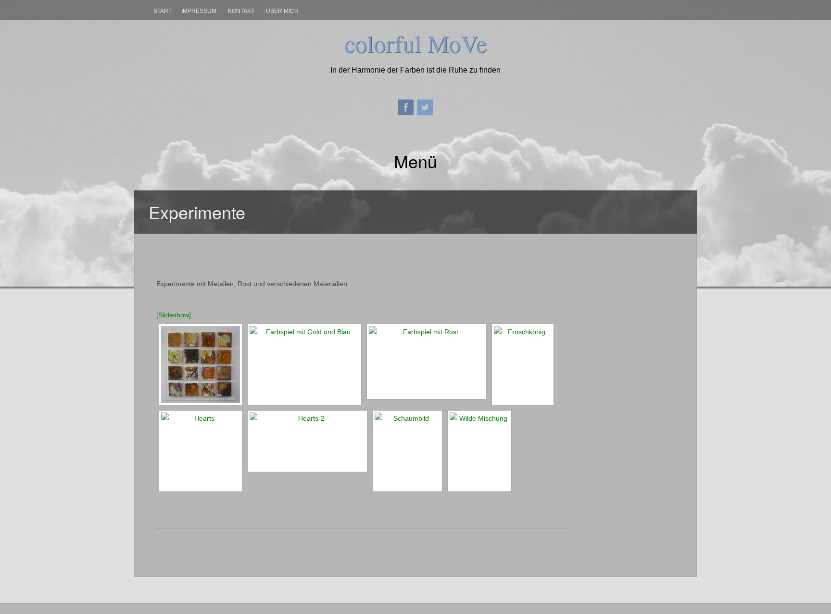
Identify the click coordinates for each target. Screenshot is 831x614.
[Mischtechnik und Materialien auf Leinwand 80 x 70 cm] (523, 364)
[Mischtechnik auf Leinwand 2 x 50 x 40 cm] (426, 361)
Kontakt (241, 11)
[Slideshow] (173, 315)
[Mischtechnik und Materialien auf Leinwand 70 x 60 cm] (407, 451)
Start (162, 11)
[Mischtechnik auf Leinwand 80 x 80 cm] (200, 451)
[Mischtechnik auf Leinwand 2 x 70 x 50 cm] (304, 364)
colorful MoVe (415, 43)
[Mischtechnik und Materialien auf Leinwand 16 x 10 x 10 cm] (200, 364)
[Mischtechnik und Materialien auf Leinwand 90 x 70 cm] (479, 451)
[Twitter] (425, 106)
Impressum (198, 11)
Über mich (282, 11)
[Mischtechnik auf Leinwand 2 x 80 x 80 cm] (307, 441)
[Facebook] (406, 106)
